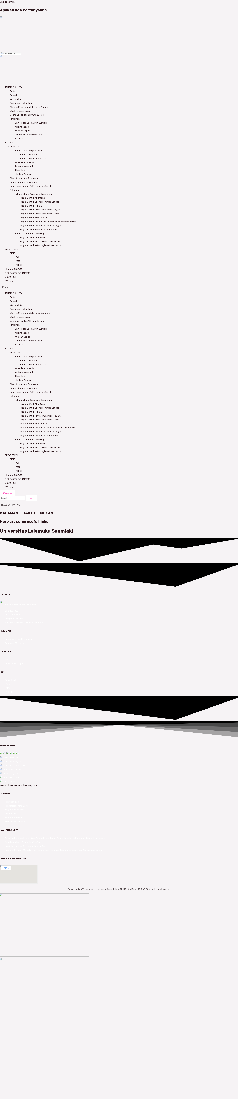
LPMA (17, 261)
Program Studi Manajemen (33, 217)
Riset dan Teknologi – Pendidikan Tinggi (25, 846)
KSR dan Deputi (22, 130)
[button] (119, 287)
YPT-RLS (19, 138)
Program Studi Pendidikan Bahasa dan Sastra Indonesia (48, 221)
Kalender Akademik (24, 162)
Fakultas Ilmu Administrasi (33, 158)
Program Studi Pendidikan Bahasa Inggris (41, 225)
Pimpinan (15, 118)
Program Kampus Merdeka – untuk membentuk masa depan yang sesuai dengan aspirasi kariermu (55, 850)
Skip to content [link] (7, 1)
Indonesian (9, 53)
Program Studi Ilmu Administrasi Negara (40, 209)
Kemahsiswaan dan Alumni (24, 182)
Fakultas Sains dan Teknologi (30, 233)
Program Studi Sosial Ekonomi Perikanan (40, 241)
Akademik (15, 146)
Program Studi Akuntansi (32, 197)
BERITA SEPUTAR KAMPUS (17, 273)
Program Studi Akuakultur (33, 237)
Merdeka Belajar (23, 174)
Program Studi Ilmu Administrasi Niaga (40, 213)
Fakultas (14, 190)
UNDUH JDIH (11, 277)
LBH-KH (19, 265)
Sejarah (14, 95)
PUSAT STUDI (11, 249)
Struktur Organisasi (20, 111)
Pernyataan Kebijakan (21, 103)
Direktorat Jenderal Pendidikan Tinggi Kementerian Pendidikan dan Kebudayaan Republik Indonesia (55, 838)
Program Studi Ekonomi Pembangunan (40, 201)
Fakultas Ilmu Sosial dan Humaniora (33, 194)
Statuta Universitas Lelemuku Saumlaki (30, 107)
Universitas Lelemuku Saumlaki (31, 122)
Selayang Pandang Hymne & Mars (27, 114)
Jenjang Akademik (24, 166)
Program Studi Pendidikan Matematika (39, 229)
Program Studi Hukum (31, 205)
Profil (12, 91)
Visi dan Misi (16, 99)
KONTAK (9, 280)
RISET (12, 253)
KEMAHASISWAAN (14, 269)
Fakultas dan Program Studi (29, 134)
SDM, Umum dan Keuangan (24, 178)
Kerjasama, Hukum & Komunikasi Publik (30, 186)
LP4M (17, 257)
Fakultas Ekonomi (29, 154)
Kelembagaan (22, 126)
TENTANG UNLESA (13, 87)
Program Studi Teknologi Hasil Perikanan (40, 245)
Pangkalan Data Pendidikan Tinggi (22, 842)
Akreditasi (20, 170)
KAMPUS (9, 142)
